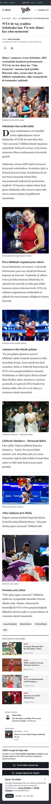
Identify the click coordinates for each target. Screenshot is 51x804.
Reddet (19, 796)
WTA (5, 630)
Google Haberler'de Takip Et (27, 773)
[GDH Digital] (25, 10)
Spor (15, 18)
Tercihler (29, 796)
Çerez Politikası (24, 788)
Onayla (9, 796)
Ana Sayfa (6, 18)
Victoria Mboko (41, 624)
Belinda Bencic (26, 624)
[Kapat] (45, 779)
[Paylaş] (5, 48)
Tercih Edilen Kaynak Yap (27, 765)
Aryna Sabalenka (10, 624)
